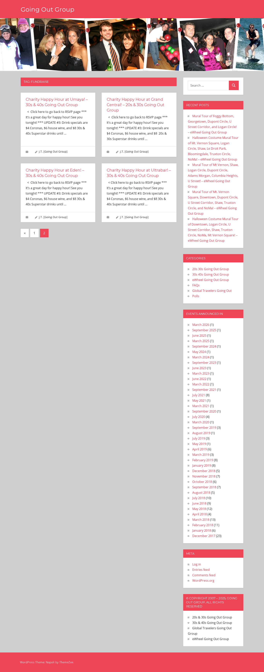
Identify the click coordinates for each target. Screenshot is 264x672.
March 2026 (200, 325)
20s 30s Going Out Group (210, 269)
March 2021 (200, 406)
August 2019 (201, 433)
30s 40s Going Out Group (210, 274)
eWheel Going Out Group (210, 280)
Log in (196, 564)
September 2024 (204, 346)
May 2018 (199, 509)
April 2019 (199, 449)
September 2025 (204, 330)
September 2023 (204, 362)
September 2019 (204, 427)
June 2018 (199, 503)
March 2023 (200, 373)
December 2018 (203, 471)
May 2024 (199, 352)
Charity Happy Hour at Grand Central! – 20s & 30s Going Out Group (135, 105)
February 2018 (202, 525)
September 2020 (204, 411)
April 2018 (199, 514)
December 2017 (203, 536)
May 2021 (199, 400)
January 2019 (201, 465)
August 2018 (201, 492)
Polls (195, 296)
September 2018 (204, 487)
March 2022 (200, 384)
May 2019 (199, 444)
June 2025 (199, 335)
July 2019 (198, 438)
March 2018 (200, 519)
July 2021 (198, 395)
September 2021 (204, 390)
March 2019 (200, 455)
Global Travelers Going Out (212, 291)
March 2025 (200, 341)
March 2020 (200, 422)
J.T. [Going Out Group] (53, 151)
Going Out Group (47, 9)
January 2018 (201, 530)
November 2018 (203, 476)
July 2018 (198, 498)
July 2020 (198, 417)
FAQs (196, 285)
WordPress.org (203, 580)
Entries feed (201, 570)
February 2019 (202, 460)
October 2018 (202, 482)
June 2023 (199, 368)
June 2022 (199, 379)
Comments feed (203, 575)
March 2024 (200, 357)
